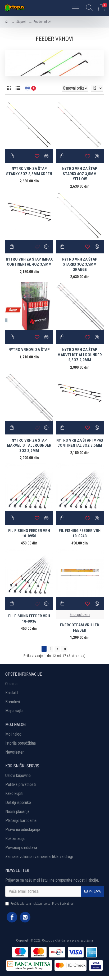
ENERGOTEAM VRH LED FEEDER (79, 628)
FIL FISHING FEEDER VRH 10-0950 (29, 533)
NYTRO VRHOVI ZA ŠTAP (29, 349)
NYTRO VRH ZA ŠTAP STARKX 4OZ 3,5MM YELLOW (79, 173)
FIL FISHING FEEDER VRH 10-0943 (80, 533)
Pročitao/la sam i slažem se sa (42, 903)
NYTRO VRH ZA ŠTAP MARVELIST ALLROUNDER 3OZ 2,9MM (29, 445)
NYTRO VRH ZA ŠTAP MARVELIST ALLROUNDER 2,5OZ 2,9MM (79, 354)
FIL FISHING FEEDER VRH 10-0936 (29, 619)
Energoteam (80, 614)
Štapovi (21, 22)
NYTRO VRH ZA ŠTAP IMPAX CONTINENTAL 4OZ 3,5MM (29, 262)
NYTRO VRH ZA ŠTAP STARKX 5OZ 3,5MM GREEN (29, 171)
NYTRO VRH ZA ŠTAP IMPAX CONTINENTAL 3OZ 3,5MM (79, 443)
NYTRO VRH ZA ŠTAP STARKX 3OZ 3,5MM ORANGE (79, 264)
